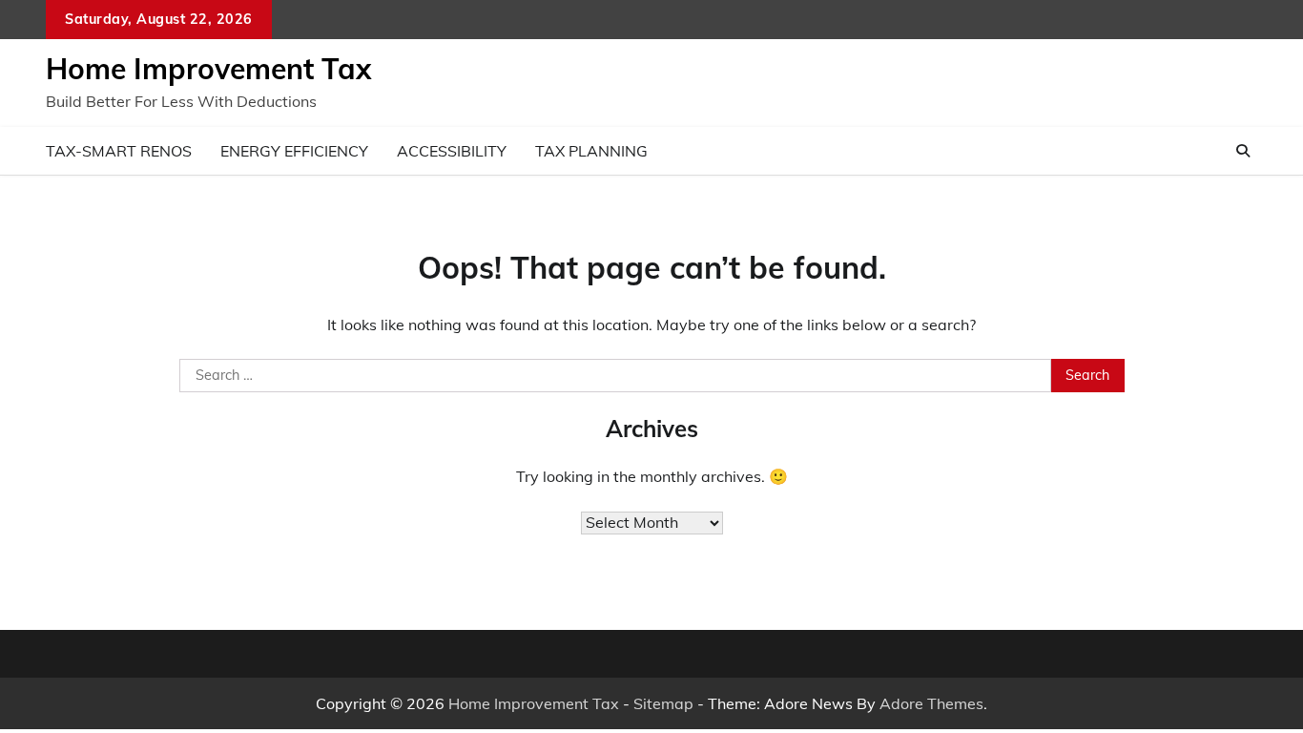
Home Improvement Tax (208, 69)
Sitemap (663, 703)
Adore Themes (931, 703)
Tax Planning (591, 150)
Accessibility (452, 150)
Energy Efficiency (294, 150)
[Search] (1243, 150)
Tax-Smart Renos (119, 150)
